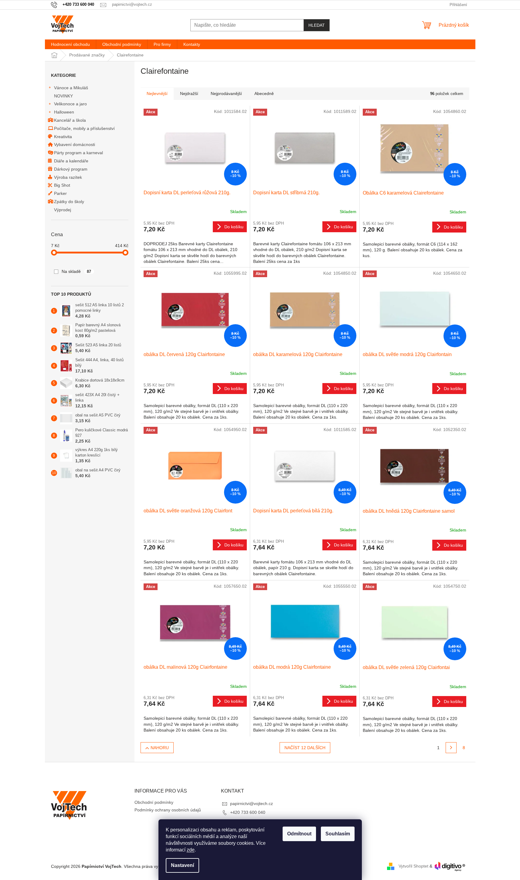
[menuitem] (70, 44)
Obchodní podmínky (153, 802)
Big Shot (62, 185)
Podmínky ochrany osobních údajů (167, 809)
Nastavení (182, 865)
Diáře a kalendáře (71, 160)
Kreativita (63, 136)
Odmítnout (299, 833)
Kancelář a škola (70, 120)
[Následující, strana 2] (451, 747)
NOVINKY (63, 95)
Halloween (64, 112)
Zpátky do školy (69, 201)
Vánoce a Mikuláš (71, 87)
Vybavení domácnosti (74, 144)
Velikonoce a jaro (70, 103)
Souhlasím (337, 833)
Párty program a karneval (78, 152)
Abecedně (264, 93)
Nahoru (160, 747)
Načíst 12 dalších (304, 747)
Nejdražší (189, 93)
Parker (60, 193)
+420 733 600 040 (247, 812)
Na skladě (76, 271)
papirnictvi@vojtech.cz (251, 803)
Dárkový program (70, 169)
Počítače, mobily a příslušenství (84, 128)
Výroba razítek (68, 177)
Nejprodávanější (226, 93)
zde (191, 849)
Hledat (316, 25)
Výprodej (62, 209)
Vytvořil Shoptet (413, 866)
